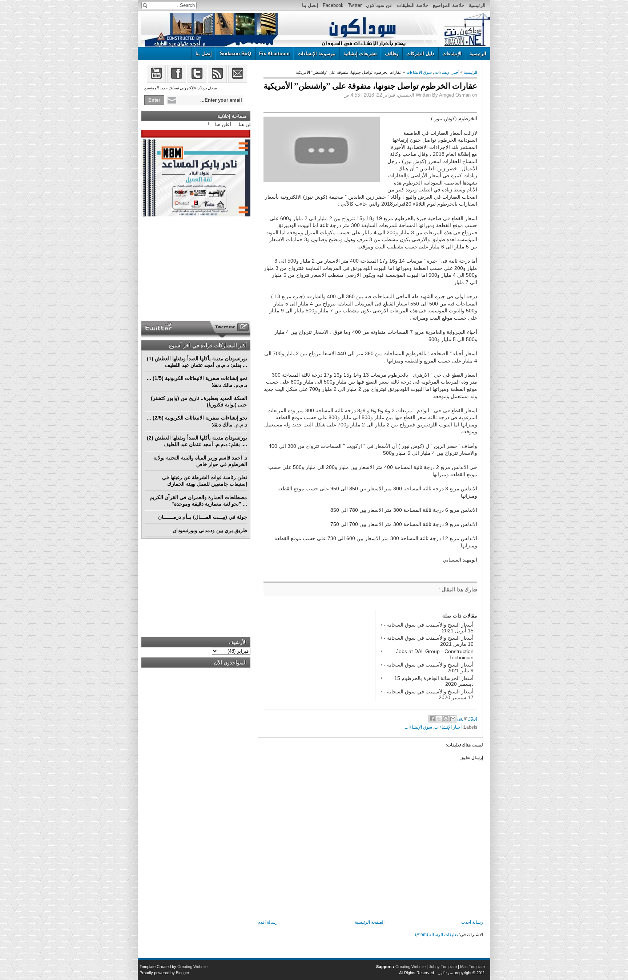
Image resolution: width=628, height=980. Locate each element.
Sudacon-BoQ (235, 53)
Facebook (333, 5)
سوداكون (445, 973)
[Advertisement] (318, 655)
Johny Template (443, 966)
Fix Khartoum (274, 53)
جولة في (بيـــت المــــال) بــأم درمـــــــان (202, 517)
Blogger (182, 973)
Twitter (355, 5)
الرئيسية (477, 5)
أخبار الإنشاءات (447, 72)
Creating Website (410, 966)
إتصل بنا (310, 5)
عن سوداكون (379, 5)
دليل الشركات (420, 53)
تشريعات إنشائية (360, 53)
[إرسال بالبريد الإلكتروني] (452, 718)
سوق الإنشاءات (419, 72)
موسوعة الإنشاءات (316, 53)
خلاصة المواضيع (448, 5)
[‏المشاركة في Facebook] (432, 718)
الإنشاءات (452, 53)
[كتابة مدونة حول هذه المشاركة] (446, 718)
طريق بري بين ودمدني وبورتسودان (210, 530)
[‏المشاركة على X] (439, 718)
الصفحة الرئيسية (370, 922)
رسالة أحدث (472, 922)
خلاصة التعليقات (412, 5)
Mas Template (472, 966)
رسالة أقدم (268, 922)
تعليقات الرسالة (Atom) (436, 934)
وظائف (391, 53)
